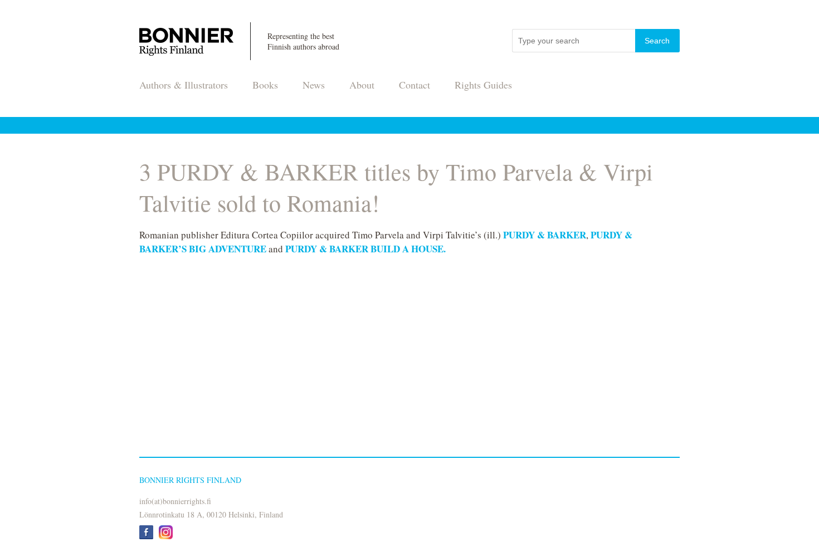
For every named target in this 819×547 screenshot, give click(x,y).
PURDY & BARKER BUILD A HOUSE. (365, 249)
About (361, 84)
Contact (414, 84)
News (314, 84)
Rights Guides (483, 84)
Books (265, 84)
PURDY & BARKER (544, 235)
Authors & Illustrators (183, 84)
